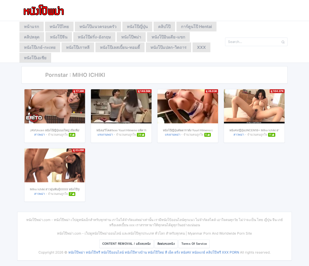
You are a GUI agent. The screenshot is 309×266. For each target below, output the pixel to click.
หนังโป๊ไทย (59, 26)
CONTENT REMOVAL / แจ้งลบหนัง (126, 243)
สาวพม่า (39, 134)
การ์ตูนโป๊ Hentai (196, 26)
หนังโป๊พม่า (131, 37)
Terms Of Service (194, 243)
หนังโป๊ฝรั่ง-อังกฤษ (94, 37)
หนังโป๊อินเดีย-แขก (168, 37)
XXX (201, 47)
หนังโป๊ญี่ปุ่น (137, 26)
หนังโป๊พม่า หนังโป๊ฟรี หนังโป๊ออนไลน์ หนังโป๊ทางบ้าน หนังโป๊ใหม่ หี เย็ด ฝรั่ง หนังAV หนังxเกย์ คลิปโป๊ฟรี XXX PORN (153, 252)
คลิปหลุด (32, 37)
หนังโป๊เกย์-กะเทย (40, 47)
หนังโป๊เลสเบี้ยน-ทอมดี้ (120, 47)
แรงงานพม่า (105, 134)
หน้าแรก (31, 26)
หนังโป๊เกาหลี (78, 47)
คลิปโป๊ (164, 26)
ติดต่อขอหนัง (166, 243)
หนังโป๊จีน (58, 37)
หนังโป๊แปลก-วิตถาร (168, 47)
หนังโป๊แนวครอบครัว (97, 26)
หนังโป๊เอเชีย (35, 57)
